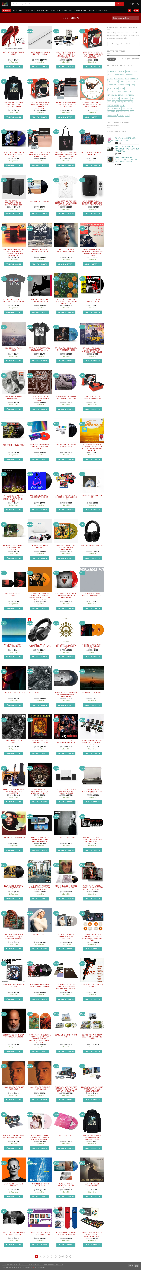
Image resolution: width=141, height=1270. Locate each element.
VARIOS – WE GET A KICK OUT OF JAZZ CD (92, 985)
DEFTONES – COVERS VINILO (66, 838)
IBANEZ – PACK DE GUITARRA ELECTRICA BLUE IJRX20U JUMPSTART (13, 791)
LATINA (115, 88)
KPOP (109, 88)
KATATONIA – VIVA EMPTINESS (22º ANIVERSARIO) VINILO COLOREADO (66, 694)
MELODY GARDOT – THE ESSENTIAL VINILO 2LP (39, 301)
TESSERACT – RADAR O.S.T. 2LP (14, 693)
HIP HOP (121, 85)
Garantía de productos (46, 1264)
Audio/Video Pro (42, 10)
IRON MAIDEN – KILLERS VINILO (14, 445)
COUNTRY (129, 75)
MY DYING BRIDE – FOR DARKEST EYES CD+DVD (39, 742)
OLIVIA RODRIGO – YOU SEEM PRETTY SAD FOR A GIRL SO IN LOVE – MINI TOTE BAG (66, 154)
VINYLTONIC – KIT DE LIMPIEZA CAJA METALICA (92, 397)
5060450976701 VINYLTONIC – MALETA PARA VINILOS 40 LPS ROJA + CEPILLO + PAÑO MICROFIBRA (92, 55)
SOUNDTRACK (112, 115)
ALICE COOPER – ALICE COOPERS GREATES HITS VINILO (40, 398)
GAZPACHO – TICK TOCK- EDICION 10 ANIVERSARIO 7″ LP (66, 646)
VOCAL (121, 115)
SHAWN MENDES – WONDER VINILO (13, 349)
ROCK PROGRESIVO (122, 112)
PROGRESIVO (125, 98)
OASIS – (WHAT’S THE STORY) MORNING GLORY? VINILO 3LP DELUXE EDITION (39, 888)
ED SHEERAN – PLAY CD (66, 1136)
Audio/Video (30, 10)
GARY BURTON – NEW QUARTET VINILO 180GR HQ (92, 595)
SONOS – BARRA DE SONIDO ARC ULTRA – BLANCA (40, 53)
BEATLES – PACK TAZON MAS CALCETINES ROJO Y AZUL (66, 1233)
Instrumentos (61, 10)
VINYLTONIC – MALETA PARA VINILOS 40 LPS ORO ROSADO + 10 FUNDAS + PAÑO (39, 154)
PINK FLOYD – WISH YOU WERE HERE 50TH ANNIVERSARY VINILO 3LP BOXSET (92, 1089)
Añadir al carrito (13, 67)
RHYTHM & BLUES (113, 105)
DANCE (110, 78)
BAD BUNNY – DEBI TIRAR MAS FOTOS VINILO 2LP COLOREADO (13, 547)
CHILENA (134, 71)
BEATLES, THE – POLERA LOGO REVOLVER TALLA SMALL (39, 349)
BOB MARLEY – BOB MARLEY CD (14, 838)
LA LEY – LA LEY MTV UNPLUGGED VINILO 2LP (66, 742)
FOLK (127, 78)
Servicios (92, 10)
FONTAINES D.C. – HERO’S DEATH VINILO (40, 1185)
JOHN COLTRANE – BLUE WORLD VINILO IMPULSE (66, 250)
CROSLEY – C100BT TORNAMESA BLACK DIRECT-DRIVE (92, 791)
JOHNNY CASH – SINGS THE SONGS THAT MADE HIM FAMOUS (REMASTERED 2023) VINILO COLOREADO (40, 596)
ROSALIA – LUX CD (39, 934)
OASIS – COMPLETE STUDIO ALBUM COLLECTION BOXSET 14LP (92, 743)
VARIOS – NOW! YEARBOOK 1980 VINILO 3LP (66, 446)
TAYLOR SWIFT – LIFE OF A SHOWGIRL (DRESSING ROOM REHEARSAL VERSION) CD (92, 888)
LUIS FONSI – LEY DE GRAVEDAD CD (92, 1185)
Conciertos (102, 10)
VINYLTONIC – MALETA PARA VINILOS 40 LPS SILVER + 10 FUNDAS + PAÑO (66, 104)
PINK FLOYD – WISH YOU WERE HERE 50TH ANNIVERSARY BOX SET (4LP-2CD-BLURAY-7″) (66, 1089)
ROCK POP (111, 112)
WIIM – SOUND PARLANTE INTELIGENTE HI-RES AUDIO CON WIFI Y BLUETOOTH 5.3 (92, 203)
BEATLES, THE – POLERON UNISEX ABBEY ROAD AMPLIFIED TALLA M (14, 104)
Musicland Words (82, 10)
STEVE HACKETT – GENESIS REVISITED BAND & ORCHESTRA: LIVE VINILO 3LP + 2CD (14, 498)
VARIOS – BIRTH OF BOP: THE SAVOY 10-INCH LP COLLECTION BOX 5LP (92, 1234)
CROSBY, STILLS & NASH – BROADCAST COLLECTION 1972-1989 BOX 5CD (92, 839)
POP (109, 98)
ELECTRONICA (118, 78)
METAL (122, 88)
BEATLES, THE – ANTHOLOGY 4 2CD (66, 1036)
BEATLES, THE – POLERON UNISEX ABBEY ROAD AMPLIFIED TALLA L (92, 1137)
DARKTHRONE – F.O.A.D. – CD (39, 693)
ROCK (122, 105)
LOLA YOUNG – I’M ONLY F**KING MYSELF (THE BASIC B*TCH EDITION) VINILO (40, 1137)
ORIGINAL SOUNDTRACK (115, 95)
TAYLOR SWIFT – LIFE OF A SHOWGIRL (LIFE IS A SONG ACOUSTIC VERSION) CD (13, 936)
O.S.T (132, 91)
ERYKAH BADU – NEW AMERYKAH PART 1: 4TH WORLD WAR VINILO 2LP (40, 791)
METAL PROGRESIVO (114, 91)
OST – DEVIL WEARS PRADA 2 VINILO (13, 53)
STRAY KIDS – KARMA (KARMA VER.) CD (13, 985)
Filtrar (111, 59)
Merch (53, 10)
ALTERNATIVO (112, 71)
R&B (109, 102)
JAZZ (132, 85)
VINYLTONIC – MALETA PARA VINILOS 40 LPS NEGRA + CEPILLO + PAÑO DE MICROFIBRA (40, 105)
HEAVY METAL (112, 85)
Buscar (119, 4)
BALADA (121, 71)
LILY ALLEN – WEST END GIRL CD (92, 496)
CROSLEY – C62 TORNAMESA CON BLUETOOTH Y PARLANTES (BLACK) (66, 791)
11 (65, 1256)
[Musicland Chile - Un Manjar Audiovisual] (5, 4)
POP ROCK (115, 98)
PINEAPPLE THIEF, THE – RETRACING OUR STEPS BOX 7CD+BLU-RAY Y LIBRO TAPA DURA (92, 937)
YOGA (127, 115)
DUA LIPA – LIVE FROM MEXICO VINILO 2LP (92, 154)
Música (21, 10)
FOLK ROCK (134, 78)
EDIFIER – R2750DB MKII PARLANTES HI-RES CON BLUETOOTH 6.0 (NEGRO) (13, 203)
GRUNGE (122, 81)
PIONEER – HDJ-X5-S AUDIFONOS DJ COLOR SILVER (39, 645)
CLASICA (110, 75)
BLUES (128, 71)
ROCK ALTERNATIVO (114, 108)
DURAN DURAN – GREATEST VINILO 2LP (40, 546)
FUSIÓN (115, 81)
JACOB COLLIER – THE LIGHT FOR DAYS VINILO (40, 1088)
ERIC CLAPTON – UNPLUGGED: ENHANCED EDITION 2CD (66, 349)
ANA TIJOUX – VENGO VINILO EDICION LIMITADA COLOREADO (66, 547)
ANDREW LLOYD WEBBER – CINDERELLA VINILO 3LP (39, 496)
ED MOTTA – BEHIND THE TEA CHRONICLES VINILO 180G (13, 1036)
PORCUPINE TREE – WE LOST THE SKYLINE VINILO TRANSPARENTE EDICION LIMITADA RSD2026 (13, 252)
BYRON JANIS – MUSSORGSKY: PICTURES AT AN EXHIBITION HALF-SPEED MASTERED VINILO (92, 252)
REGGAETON (128, 102)
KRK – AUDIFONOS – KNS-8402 (92, 545)
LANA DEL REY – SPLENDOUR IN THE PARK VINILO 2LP (14, 1233)
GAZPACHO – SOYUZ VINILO (92, 693)
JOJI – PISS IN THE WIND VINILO (13, 595)
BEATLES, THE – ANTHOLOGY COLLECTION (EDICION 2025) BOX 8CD (92, 1037)
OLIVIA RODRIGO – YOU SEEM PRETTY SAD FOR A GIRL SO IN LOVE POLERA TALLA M (66, 203)
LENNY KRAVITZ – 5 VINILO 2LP (40, 201)
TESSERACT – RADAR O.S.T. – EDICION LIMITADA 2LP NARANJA (92, 646)
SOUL (132, 112)
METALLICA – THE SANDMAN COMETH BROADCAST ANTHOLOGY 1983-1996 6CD (92, 350)
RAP (113, 102)
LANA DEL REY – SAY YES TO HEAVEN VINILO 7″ (13, 397)
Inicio (15, 10)
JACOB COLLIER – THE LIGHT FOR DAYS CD (14, 1088)
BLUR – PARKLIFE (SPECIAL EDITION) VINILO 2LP (13, 887)
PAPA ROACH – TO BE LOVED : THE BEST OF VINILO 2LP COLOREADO (65, 596)
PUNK (132, 98)
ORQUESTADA (129, 95)
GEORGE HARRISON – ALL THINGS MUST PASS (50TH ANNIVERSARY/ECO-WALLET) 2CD (66, 987)
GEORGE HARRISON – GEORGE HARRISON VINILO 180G (66, 887)
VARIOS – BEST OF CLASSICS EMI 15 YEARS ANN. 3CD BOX (40, 1233)
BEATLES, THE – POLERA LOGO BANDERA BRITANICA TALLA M (13, 301)
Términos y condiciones (27, 1264)
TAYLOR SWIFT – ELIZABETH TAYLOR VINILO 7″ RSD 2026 (66, 397)
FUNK (109, 81)
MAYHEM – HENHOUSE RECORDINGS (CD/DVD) (39, 250)
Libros (71, 10)
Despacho (13, 1264)
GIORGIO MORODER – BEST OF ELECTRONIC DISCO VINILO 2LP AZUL (14, 154)
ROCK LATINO (127, 108)
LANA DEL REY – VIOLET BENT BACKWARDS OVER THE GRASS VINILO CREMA (66, 301)
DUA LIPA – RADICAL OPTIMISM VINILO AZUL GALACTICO (65, 1186)
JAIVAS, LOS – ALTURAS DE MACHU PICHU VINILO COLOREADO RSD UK (40, 839)
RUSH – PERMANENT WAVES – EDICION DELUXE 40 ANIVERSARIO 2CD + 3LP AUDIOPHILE (66, 55)
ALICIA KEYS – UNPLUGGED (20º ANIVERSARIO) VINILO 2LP (39, 985)
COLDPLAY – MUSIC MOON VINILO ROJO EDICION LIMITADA (39, 447)
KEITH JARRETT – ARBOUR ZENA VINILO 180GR (13, 645)
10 (61, 1256)
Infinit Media (41, 1267)
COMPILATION (119, 75)
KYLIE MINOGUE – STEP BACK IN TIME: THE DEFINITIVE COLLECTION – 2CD (92, 104)
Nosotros (5, 1264)
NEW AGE (126, 91)
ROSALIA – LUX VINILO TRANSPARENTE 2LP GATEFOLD (66, 936)
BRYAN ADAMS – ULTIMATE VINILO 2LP (13, 1185)
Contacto (59, 1264)
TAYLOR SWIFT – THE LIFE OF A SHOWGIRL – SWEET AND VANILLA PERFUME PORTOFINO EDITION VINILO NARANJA (40, 1039)
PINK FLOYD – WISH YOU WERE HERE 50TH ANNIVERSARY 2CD (13, 1136)
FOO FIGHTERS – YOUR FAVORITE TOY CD (92, 301)
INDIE (127, 85)
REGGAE (119, 102)
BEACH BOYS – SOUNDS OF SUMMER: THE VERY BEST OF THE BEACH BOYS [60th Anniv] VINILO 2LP (92, 448)
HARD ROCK (131, 81)
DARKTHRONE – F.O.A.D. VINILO (13, 742)
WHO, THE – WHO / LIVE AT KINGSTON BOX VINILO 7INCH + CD (66, 497)
